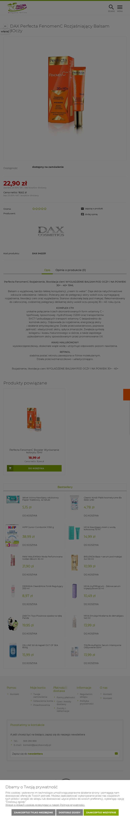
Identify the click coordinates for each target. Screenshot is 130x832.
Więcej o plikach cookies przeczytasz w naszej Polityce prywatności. (45, 804)
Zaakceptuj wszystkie (101, 812)
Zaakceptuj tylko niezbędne (33, 812)
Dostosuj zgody (69, 812)
